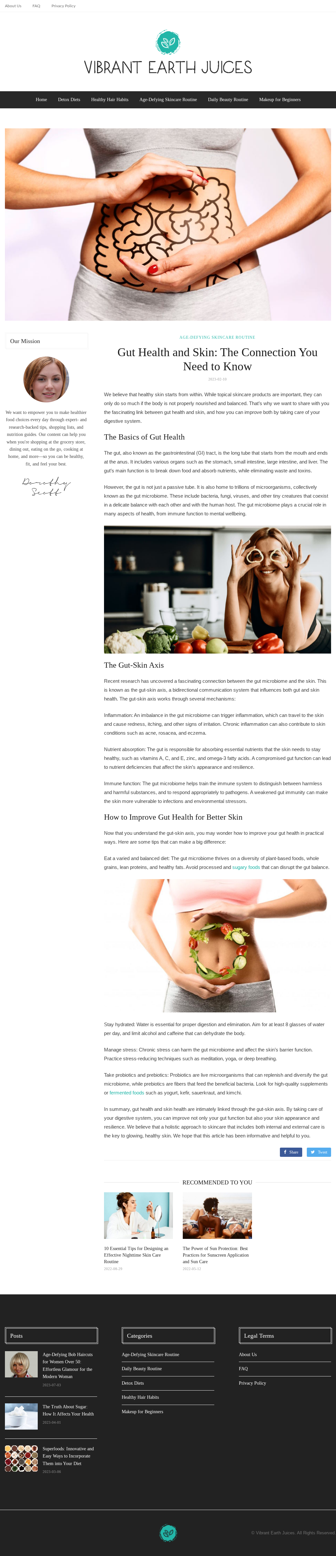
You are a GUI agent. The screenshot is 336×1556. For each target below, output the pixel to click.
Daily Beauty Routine (228, 99)
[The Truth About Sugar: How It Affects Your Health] (21, 1416)
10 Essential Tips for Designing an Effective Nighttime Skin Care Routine (136, 1255)
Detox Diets (69, 99)
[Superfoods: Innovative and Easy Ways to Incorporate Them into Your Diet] (21, 1458)
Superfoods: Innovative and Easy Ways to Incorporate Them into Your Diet (68, 1456)
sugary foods (246, 867)
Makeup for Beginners (280, 99)
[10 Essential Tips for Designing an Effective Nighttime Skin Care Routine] (138, 1215)
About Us (13, 6)
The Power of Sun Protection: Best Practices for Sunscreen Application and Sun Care (216, 1255)
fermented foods (127, 1092)
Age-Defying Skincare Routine (168, 99)
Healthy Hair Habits (109, 99)
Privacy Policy (63, 6)
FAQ (36, 6)
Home (41, 99)
